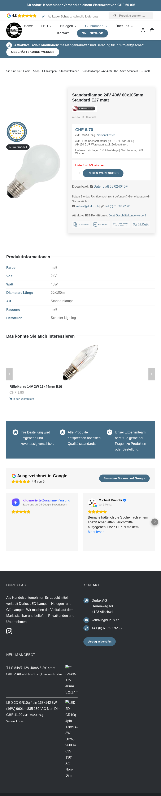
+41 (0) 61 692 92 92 (117, 206)
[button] (6, 522)
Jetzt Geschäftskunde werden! (127, 215)
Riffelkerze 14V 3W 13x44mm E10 (35, 386)
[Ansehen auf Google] (92, 502)
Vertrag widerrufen (100, 641)
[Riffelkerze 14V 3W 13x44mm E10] (80, 362)
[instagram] (9, 631)
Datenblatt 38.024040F (110, 186)
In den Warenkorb (103, 173)
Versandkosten (106, 135)
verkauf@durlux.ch (87, 206)
